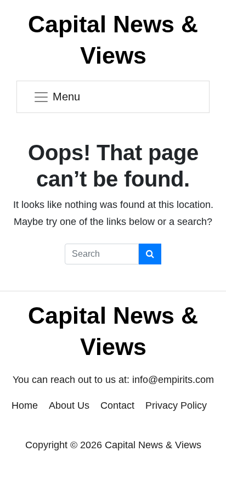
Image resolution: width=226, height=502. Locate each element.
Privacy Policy (176, 405)
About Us (69, 405)
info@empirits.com (173, 379)
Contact (117, 405)
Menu (66, 97)
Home (25, 405)
